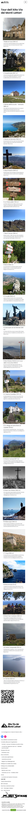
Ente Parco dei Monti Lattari (7, 786)
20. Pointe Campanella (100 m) (12, 647)
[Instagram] (5, 736)
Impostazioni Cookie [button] (21, 810)
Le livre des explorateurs (7, 757)
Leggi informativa (6, 810)
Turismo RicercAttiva (6, 781)
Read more (6, 46)
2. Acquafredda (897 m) (11, 73)
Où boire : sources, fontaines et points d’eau (12, 744)
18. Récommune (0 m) (10, 584)
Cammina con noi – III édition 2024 (10, 772)
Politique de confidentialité (7, 766)
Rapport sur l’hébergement (8, 761)
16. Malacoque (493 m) (10, 521)
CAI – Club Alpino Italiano (7, 788)
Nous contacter (5, 754)
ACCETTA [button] (13, 810)
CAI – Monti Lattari (5, 790)
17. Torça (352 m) (9, 553)
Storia (2, 774)
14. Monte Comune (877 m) (11, 459)
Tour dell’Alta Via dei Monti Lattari (9, 739)
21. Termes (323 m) (9, 679)
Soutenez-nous (5, 752)
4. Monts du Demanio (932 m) (12, 139)
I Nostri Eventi (4, 768)
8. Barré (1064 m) (8, 265)
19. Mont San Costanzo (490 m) (13, 616)
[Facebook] (2, 736)
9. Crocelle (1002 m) (9, 296)
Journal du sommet (6, 759)
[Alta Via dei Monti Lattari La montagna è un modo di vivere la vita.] (5, 2)
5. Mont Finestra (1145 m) (11, 170)
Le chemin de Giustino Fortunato (9, 777)
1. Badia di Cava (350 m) (11, 41)
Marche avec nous (6, 770)
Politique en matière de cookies (8, 763)
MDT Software (4, 783)
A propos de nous (5, 750)
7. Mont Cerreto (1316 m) (11, 233)
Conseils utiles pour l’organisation (9, 742)
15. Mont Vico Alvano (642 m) (12, 490)
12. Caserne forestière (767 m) (12, 394)
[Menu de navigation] (25, 2)
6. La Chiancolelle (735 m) (11, 202)
